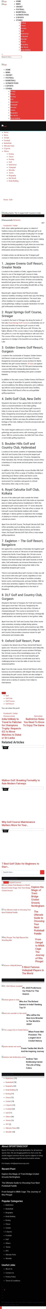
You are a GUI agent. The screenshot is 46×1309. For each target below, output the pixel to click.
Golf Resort (10, 704)
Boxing (23, 23)
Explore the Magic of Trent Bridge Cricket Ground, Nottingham (37, 896)
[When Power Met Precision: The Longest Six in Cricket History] (15, 1029)
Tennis (23, 42)
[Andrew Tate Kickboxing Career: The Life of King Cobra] (14, 1057)
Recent (6, 882)
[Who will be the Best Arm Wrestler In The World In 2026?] (14, 1013)
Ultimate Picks (22, 15)
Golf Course (10, 701)
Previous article (9, 716)
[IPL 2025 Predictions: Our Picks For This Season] (12, 986)
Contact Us (10, 1273)
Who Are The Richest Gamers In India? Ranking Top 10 (30, 1004)
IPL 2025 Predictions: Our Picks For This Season (31, 991)
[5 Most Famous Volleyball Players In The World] (12, 965)
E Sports (20, 18)
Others (19, 20)
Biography (24, 44)
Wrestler (24, 39)
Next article (38, 716)
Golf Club (9, 698)
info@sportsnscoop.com (20, 1163)
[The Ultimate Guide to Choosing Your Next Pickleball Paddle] (18, 911)
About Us (9, 1269)
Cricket (19, 7)
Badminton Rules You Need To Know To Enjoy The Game (33, 722)
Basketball (21, 12)
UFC (7, 1124)
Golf (22, 31)
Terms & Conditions (13, 1281)
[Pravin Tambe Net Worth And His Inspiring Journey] (11, 1046)
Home (18, 1)
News (18, 4)
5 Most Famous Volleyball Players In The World (33, 970)
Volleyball (24, 36)
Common (17, 882)
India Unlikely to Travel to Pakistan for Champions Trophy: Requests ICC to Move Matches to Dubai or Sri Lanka (12, 728)
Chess (23, 26)
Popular (11, 882)
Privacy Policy (11, 1277)
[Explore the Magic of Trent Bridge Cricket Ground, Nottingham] (16, 888)
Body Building (25, 50)
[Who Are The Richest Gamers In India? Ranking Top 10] (10, 999)
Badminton (25, 34)
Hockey (23, 28)
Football (20, 9)
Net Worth (24, 47)
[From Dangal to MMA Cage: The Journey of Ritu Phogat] (18, 939)
